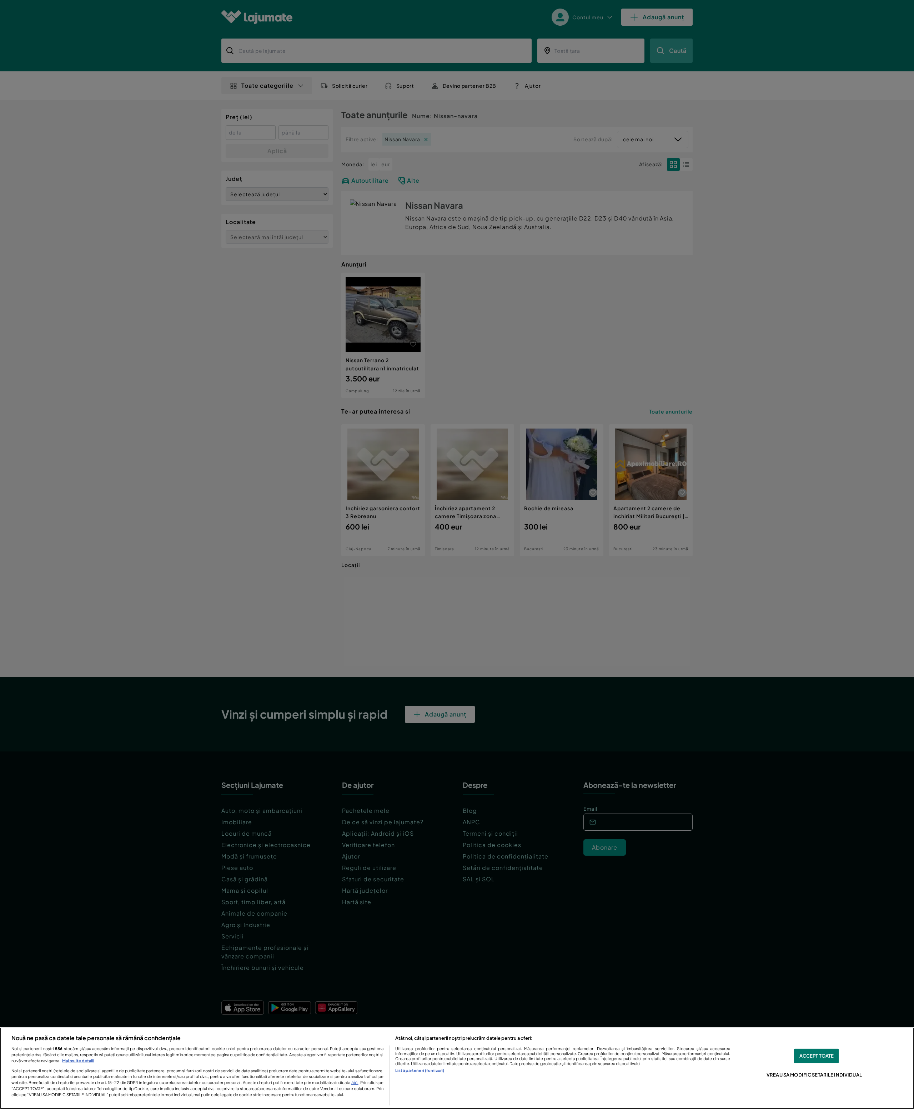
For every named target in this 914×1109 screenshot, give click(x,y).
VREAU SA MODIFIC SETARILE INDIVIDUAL (814, 1075)
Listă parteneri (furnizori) (419, 1070)
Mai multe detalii (78, 1060)
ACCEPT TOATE (816, 1056)
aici (354, 1082)
